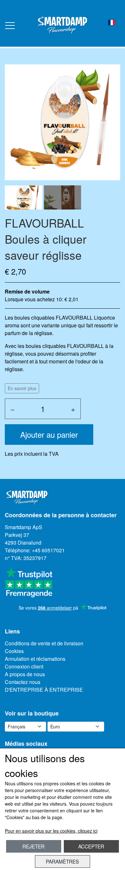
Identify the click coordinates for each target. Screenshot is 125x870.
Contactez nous (22, 682)
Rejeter (33, 846)
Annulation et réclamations (35, 658)
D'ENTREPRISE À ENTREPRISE (44, 689)
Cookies (14, 651)
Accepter (91, 846)
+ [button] (73, 408)
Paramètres (62, 861)
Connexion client (24, 666)
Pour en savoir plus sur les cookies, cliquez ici (51, 831)
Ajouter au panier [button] (49, 434)
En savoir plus (22, 388)
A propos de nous (25, 674)
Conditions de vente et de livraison (44, 643)
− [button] (12, 408)
